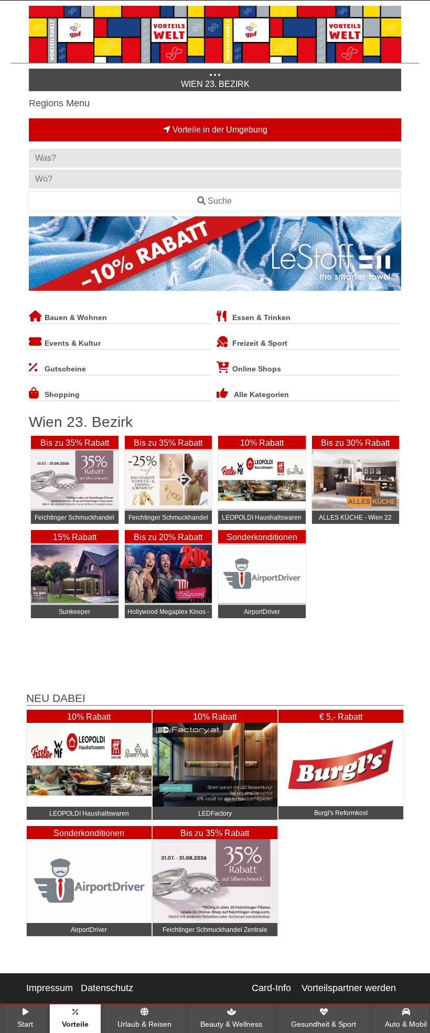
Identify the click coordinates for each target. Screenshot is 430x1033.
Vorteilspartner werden (349, 988)
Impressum (49, 988)
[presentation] (39, 255)
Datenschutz (107, 988)
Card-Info (271, 988)
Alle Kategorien (261, 394)
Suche (220, 200)
